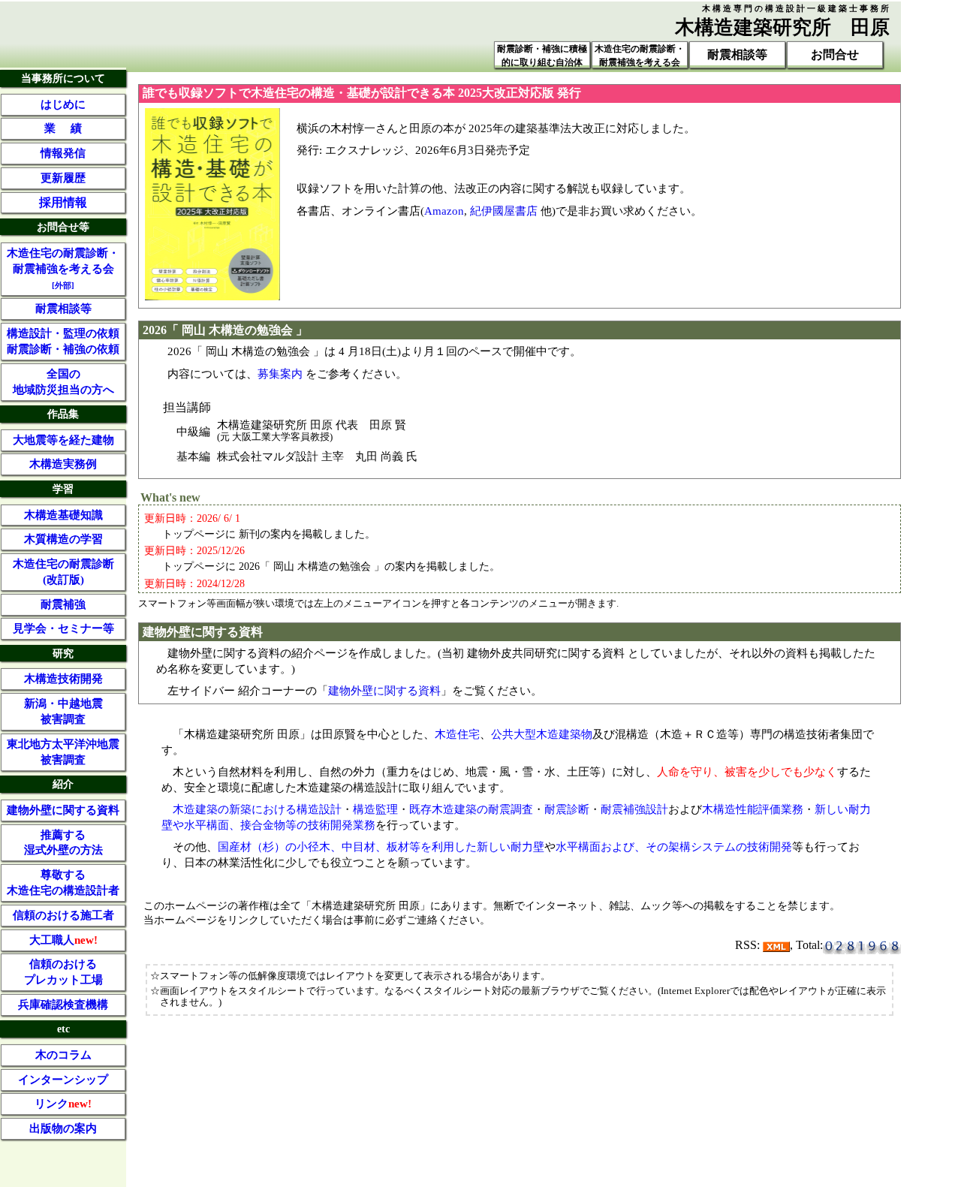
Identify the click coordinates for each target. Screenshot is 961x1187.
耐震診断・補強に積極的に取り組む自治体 (542, 56)
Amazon (444, 210)
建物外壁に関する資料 (384, 690)
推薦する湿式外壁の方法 (63, 843)
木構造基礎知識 (63, 515)
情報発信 (63, 153)
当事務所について (63, 78)
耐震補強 (63, 604)
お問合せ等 (63, 227)
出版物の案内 (63, 1128)
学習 (63, 489)
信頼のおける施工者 (63, 915)
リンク (63, 1104)
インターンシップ (63, 1080)
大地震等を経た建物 (63, 440)
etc (63, 1029)
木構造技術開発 (63, 679)
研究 (63, 653)
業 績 (63, 128)
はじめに (63, 104)
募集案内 (280, 373)
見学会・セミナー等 (63, 628)
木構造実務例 (63, 464)
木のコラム (63, 1055)
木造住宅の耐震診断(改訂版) (63, 572)
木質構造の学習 (63, 539)
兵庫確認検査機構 (63, 1005)
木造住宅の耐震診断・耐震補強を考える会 (640, 56)
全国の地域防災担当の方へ (63, 382)
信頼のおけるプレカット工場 (63, 972)
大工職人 (63, 940)
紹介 (63, 784)
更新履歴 (63, 178)
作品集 (63, 414)
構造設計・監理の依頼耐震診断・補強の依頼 (63, 341)
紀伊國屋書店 (504, 210)
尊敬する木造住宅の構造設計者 (63, 882)
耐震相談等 (737, 54)
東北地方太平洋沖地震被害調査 (63, 752)
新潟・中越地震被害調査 (63, 711)
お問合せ (835, 54)
